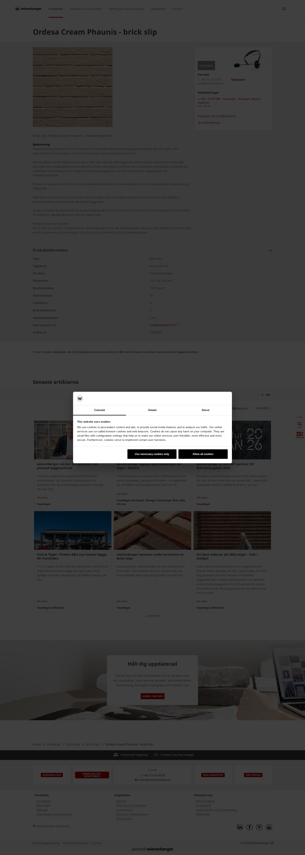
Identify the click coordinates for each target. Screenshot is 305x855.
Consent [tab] (99, 410)
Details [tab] (152, 410)
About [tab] (205, 410)
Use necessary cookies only (152, 453)
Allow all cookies (203, 453)
